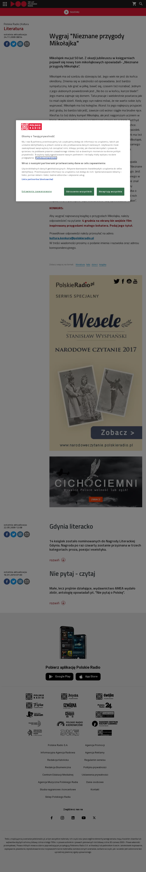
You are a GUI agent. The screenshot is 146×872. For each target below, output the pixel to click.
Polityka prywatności (46, 158)
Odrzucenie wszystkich (79, 191)
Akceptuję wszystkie (110, 191)
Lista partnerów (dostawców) (37, 179)
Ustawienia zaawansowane (37, 191)
